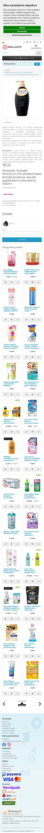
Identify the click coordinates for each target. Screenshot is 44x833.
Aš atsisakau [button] (22, 31)
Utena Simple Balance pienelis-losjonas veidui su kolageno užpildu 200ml (11, 348)
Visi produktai (6, 753)
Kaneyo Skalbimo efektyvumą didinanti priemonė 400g (32, 609)
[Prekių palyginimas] (37, 42)
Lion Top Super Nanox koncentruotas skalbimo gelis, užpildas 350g (31, 423)
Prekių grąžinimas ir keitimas (11, 741)
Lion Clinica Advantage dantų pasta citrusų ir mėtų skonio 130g (11, 684)
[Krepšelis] (40, 42)
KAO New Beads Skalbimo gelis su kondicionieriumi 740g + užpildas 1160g (11, 610)
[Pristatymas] (27, 42)
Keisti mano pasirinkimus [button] (22, 35)
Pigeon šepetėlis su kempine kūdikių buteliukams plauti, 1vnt (11, 385)
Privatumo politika (8, 730)
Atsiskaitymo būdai (8, 728)
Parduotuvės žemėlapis (10, 758)
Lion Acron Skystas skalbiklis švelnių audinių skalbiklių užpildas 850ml (32, 460)
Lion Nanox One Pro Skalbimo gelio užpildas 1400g (31, 385)
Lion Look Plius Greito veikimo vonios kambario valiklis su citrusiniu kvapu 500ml (32, 349)
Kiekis (4, 229)
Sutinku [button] (22, 28)
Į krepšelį (22, 240)
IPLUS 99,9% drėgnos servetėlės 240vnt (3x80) (9, 497)
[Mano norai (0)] (34, 42)
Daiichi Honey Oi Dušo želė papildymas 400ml (31, 684)
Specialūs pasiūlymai (9, 756)
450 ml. (11, 223)
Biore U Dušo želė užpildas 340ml (11, 532)
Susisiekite (5, 739)
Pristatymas (6, 726)
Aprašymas (8, 122)
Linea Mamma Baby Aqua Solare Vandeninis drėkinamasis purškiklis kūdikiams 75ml (11, 573)
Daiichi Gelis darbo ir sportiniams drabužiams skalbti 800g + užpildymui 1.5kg (10, 424)
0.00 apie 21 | (22, 58)
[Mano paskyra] (31, 42)
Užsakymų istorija (8, 766)
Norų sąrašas (6, 768)
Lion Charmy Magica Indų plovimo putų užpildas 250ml (10, 646)
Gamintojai (6, 751)
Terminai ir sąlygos (8, 733)
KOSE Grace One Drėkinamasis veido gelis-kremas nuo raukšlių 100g (31, 273)
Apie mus (5, 722)
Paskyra (5, 764)
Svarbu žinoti (6, 724)
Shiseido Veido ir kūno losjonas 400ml (31, 309)
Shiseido (13, 187)
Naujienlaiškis (6, 770)
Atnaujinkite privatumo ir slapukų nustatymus (17, 831)
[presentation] (4, 704)
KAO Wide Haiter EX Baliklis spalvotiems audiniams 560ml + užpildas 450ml (32, 498)
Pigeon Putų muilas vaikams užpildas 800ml (10, 309)
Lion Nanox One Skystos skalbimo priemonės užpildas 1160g (31, 535)
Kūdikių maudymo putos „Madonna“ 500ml (11, 459)
